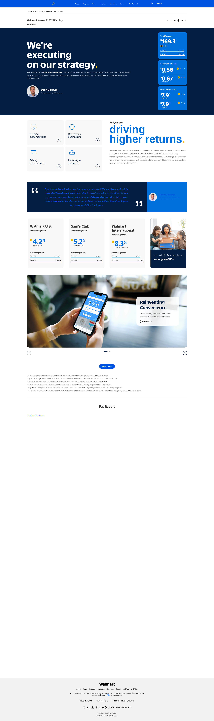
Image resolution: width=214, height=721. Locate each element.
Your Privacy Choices (116, 695)
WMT (118, 707)
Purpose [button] (86, 4)
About (78, 689)
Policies (141, 693)
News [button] (94, 4)
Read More (146, 321)
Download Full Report (35, 415)
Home (30, 11)
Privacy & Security (75, 693)
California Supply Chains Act (124, 693)
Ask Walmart (133, 4)
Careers (123, 4)
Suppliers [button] (113, 4)
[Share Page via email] (182, 20)
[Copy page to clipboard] (185, 20)
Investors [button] (103, 4)
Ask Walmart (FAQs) (130, 689)
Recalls (103, 695)
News (36, 11)
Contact (135, 693)
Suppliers (110, 689)
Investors (101, 689)
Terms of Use (96, 695)
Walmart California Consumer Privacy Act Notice (100, 693)
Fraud (83, 693)
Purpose (92, 689)
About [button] (77, 4)
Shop (159, 3)
